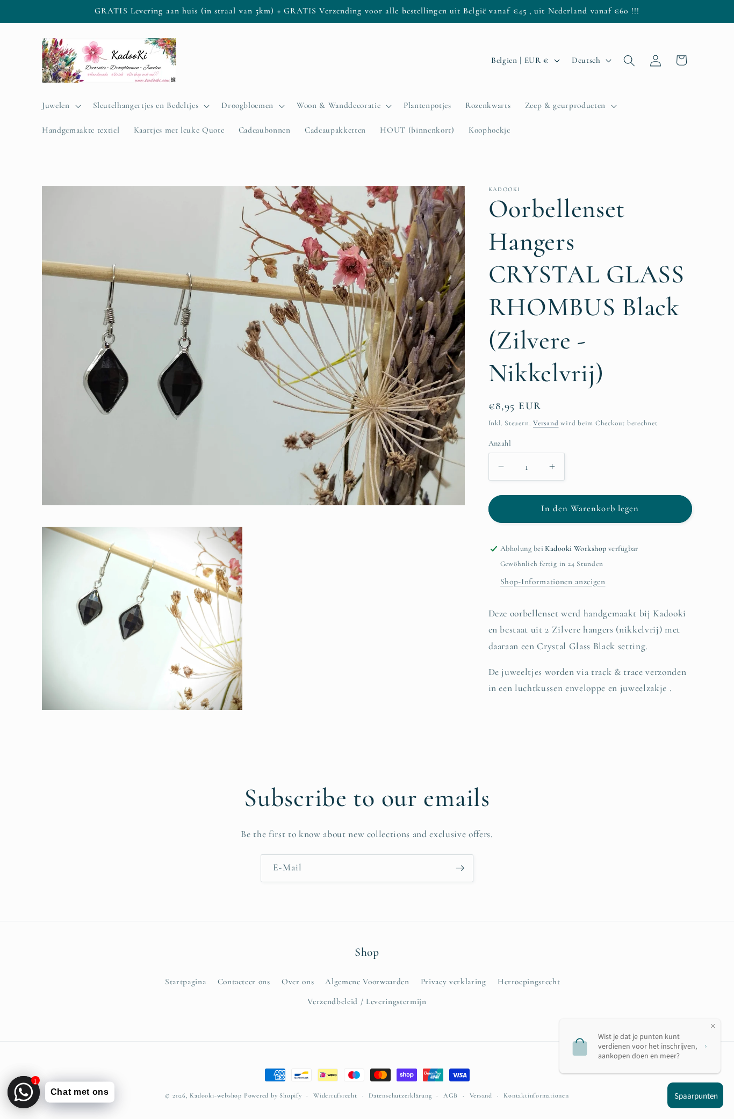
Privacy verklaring (453, 981)
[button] (60, 105)
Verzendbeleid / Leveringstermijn (366, 1001)
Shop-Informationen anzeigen (553, 581)
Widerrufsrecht (335, 1095)
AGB (450, 1095)
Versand (545, 423)
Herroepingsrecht (529, 981)
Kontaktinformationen (536, 1095)
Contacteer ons (244, 981)
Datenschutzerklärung (400, 1095)
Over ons (298, 981)
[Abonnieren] (460, 868)
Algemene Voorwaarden (367, 981)
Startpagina (185, 981)
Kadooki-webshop (216, 1095)
